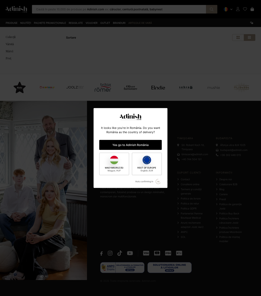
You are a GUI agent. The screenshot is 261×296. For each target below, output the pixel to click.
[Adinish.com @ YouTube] (130, 253)
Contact (185, 179)
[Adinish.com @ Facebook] (101, 253)
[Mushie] (214, 87)
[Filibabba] (241, 87)
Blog (221, 189)
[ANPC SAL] (122, 267)
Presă (222, 199)
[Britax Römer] (102, 87)
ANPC (184, 231)
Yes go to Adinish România (130, 145)
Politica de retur (190, 203)
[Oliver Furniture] (130, 87)
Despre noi (225, 179)
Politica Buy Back (229, 213)
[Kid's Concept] (19, 87)
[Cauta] (211, 9)
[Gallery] (130, 87)
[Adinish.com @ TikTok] (119, 253)
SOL (183, 236)
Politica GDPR (189, 208)
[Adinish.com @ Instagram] (110, 253)
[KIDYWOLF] (47, 87)
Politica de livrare (191, 198)
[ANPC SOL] (169, 267)
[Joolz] (75, 87)
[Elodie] (158, 87)
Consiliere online (190, 184)
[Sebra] (186, 87)
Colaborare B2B (228, 184)
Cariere (223, 194)
